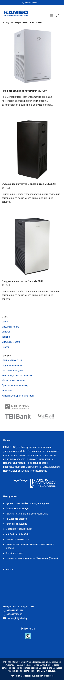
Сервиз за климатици (17, 539)
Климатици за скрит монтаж (17, 375)
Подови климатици (12, 365)
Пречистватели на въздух (16, 385)
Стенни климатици (12, 360)
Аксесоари (7, 390)
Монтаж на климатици (18, 534)
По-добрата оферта (16, 518)
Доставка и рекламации (19, 529)
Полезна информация (17, 508)
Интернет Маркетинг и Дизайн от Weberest (32, 676)
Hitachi (5, 347)
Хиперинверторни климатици (18, 395)
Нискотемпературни (12, 370)
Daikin (5, 321)
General (6, 331)
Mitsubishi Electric (11, 342)
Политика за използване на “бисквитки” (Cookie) (32, 558)
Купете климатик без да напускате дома (27, 503)
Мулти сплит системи (13, 380)
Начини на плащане (16, 523)
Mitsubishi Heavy (10, 326)
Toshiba (6, 336)
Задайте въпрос (14, 553)
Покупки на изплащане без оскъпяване (27, 513)
